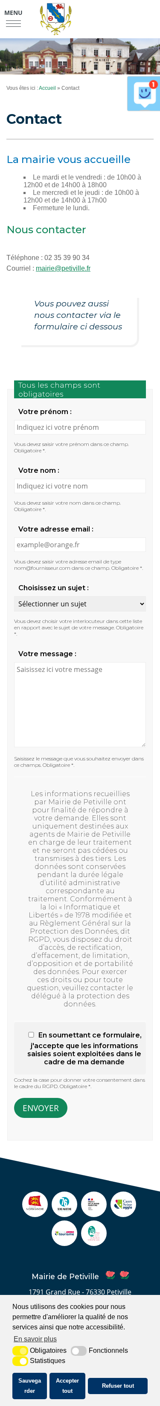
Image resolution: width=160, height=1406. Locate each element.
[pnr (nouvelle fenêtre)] (94, 1241)
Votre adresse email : (55, 529)
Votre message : (47, 654)
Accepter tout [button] (67, 1385)
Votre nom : (38, 470)
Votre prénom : (45, 412)
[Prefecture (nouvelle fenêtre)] (94, 1212)
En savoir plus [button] (35, 1339)
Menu (13, 13)
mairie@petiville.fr (63, 268)
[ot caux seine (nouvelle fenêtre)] (64, 1241)
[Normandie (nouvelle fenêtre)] (35, 1212)
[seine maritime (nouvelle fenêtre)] (64, 1212)
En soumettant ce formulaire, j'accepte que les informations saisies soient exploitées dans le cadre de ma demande (84, 1048)
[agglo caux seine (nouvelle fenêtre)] (123, 1212)
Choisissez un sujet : (53, 588)
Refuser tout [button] (118, 1386)
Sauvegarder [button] (29, 1385)
